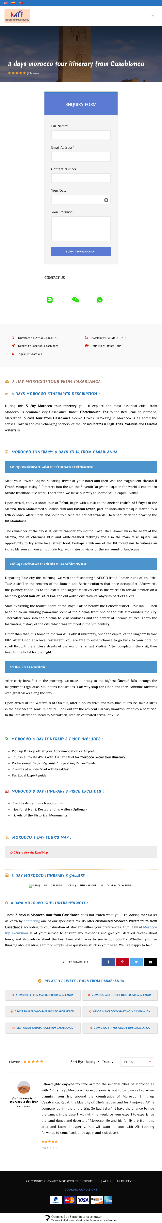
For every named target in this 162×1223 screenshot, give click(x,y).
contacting (32, 921)
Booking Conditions (81, 1189)
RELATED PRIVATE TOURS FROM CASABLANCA (84, 981)
